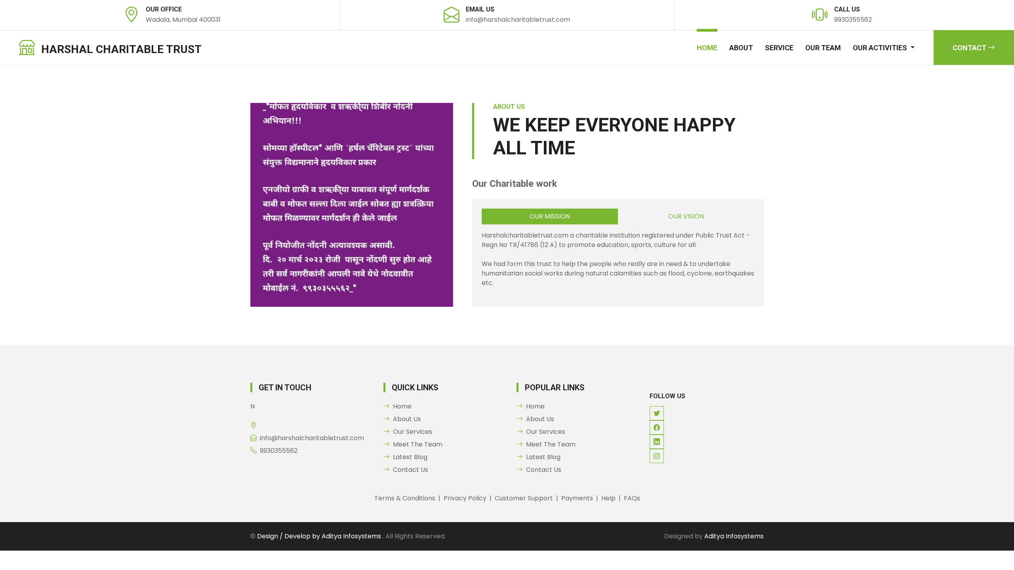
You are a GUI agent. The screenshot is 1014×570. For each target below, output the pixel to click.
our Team (823, 48)
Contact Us (410, 469)
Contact (970, 48)
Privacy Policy (465, 498)
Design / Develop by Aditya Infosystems (320, 536)
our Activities (881, 48)
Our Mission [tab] (550, 216)
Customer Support (524, 498)
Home (707, 48)
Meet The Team (417, 444)
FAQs (632, 498)
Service (779, 48)
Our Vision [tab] (686, 216)
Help (608, 498)
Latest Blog (410, 457)
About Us (407, 419)
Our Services (412, 431)
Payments (577, 498)
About (741, 48)
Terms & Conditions (404, 498)
